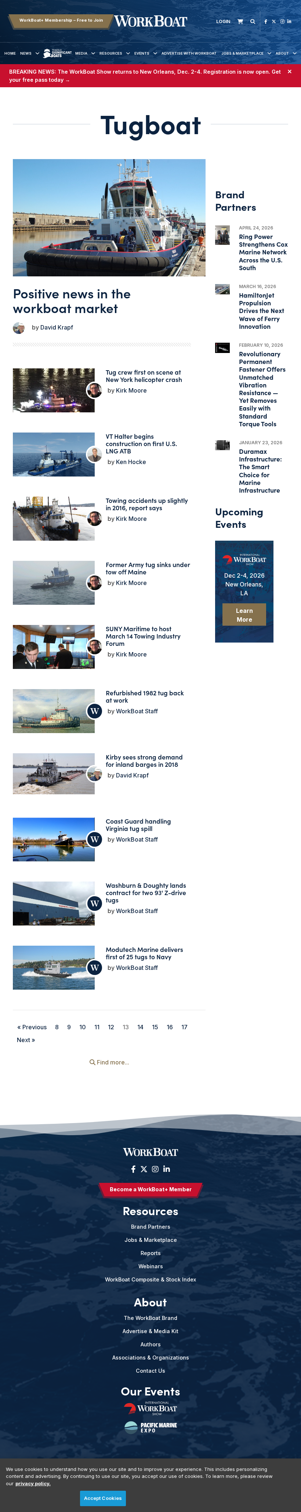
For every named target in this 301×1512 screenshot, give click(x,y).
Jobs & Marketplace (242, 53)
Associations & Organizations (150, 1357)
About (282, 53)
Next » (26, 1040)
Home (10, 53)
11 (96, 1027)
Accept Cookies (103, 1498)
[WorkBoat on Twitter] (274, 21)
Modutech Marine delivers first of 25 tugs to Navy (144, 953)
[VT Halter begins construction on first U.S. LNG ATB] (54, 460)
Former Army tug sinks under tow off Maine (148, 568)
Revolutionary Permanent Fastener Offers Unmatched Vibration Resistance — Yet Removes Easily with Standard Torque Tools (262, 388)
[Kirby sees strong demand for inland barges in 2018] (54, 773)
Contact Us (150, 1371)
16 (170, 1027)
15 (155, 1027)
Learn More (244, 615)
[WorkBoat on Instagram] (282, 21)
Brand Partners (150, 1227)
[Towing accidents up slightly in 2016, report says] (54, 521)
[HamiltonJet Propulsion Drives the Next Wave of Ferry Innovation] (222, 289)
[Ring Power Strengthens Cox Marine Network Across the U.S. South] (222, 235)
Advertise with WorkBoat (189, 53)
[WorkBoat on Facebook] (265, 21)
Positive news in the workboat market (72, 300)
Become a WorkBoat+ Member (151, 1189)
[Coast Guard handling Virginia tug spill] (54, 841)
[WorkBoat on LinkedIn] (289, 21)
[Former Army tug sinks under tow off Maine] (54, 584)
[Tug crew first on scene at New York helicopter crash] (54, 403)
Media (81, 53)
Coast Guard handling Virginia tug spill (138, 824)
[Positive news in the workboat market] (109, 223)
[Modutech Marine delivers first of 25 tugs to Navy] (54, 970)
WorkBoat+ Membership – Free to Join (61, 20)
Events (141, 53)
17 (184, 1027)
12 (111, 1027)
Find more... (112, 1062)
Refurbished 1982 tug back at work (145, 696)
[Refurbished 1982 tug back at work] (54, 712)
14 (140, 1027)
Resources (110, 53)
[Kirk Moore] (94, 390)
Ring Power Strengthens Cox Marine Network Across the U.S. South (263, 252)
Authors (151, 1344)
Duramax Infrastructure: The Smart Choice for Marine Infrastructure (260, 470)
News (26, 53)
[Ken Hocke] (94, 454)
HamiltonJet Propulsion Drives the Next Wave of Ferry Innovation (261, 310)
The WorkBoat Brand (150, 1318)
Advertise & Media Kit (150, 1331)
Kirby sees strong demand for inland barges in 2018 (144, 760)
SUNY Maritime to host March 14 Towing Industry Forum (143, 636)
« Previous (32, 1027)
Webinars (150, 1266)
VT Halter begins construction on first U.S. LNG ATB (141, 443)
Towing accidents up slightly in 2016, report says (147, 504)
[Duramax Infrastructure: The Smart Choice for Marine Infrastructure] (222, 445)
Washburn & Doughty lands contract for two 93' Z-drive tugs (146, 892)
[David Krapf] (19, 328)
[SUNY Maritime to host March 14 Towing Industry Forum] (54, 652)
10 (82, 1027)
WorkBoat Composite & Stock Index (150, 1279)
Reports (151, 1253)
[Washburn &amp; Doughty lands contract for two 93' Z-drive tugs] (54, 912)
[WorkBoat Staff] (94, 711)
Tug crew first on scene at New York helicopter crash (144, 375)
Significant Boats (57, 59)
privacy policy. (33, 1483)
